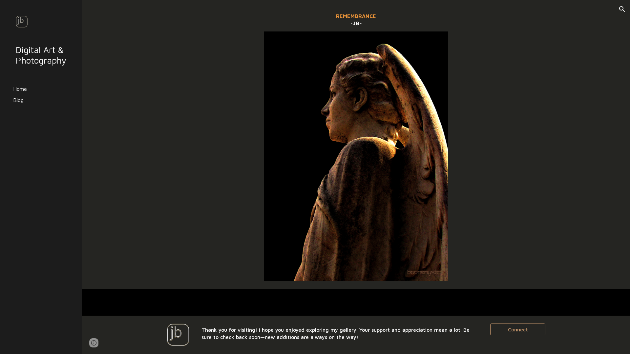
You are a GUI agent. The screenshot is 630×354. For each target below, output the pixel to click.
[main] (356, 19)
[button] (622, 9)
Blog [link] (18, 100)
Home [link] (20, 89)
